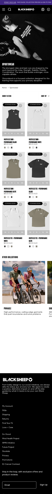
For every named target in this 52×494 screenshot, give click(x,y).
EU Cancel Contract (11, 464)
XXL (22, 133)
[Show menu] (3, 9)
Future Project (8, 447)
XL (18, 133)
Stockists (6, 451)
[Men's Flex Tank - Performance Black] (13, 119)
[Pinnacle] (23, 282)
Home (4, 88)
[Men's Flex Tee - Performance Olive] (38, 218)
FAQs (4, 410)
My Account (7, 406)
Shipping (6, 415)
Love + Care (7, 427)
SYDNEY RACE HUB (7, 2)
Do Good (6, 434)
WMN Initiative (8, 443)
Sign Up (44, 484)
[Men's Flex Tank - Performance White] (38, 119)
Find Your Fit (7, 423)
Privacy (5, 456)
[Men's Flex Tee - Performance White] (13, 218)
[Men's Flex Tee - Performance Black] (38, 169)
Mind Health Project (10, 439)
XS (5, 133)
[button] (20, 126)
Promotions (7, 460)
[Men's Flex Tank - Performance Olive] (13, 169)
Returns (5, 419)
